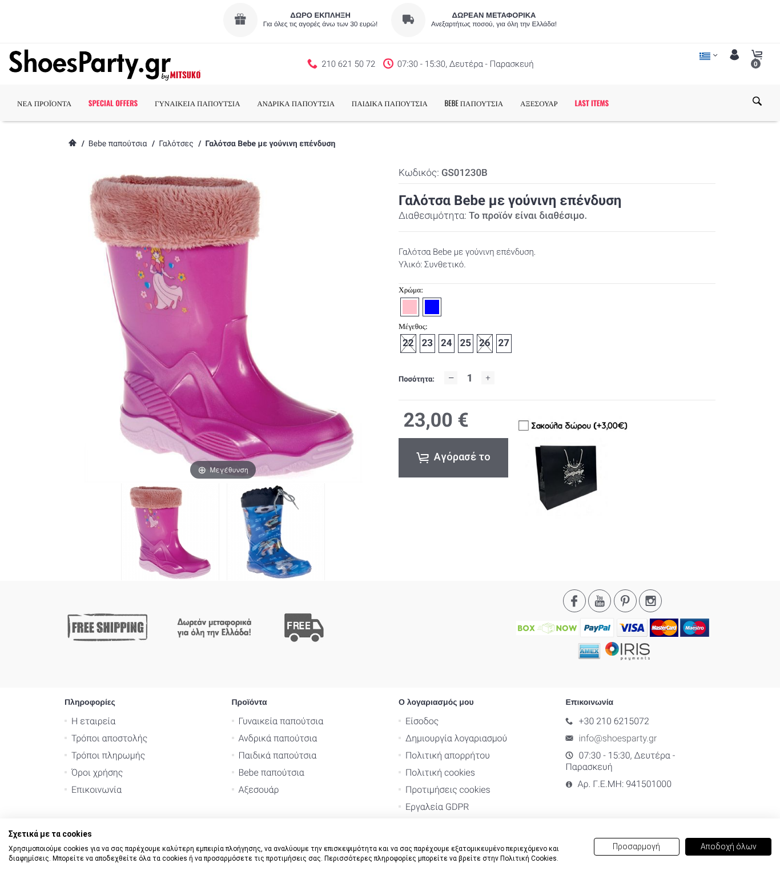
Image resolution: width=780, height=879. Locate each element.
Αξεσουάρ (259, 789)
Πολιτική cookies (440, 772)
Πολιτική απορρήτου (447, 755)
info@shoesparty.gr (618, 738)
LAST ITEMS (591, 103)
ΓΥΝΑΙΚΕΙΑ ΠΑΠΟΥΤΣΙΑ (197, 103)
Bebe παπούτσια (118, 143)
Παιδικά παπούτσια (278, 755)
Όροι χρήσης (97, 772)
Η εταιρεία (93, 721)
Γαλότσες (176, 143)
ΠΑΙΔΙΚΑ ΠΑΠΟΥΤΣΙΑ (390, 103)
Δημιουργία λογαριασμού (456, 738)
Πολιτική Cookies (528, 858)
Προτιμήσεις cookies (447, 789)
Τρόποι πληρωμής (108, 755)
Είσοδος (422, 721)
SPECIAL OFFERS (113, 103)
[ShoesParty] (105, 64)
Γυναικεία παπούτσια (281, 721)
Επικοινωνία (96, 789)
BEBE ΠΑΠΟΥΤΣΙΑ (474, 103)
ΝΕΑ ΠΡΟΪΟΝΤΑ (44, 103)
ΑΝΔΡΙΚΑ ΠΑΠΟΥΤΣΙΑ (296, 103)
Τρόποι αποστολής (109, 738)
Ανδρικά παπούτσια (278, 738)
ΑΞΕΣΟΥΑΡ (539, 103)
